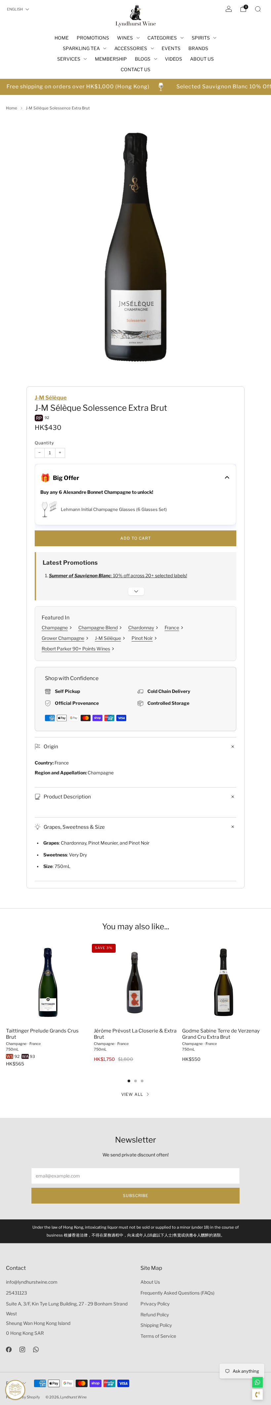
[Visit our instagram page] (22, 1349)
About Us (150, 1282)
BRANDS (198, 48)
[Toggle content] (136, 591)
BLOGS (142, 59)
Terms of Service (158, 1336)
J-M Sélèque (51, 397)
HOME (62, 38)
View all (132, 1094)
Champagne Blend (98, 627)
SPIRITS (201, 38)
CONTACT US (135, 69)
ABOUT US (202, 59)
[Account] (228, 9)
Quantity (44, 442)
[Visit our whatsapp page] (36, 1349)
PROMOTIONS (93, 38)
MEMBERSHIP (111, 59)
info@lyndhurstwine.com (32, 1282)
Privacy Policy (155, 1303)
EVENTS (171, 48)
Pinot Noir (142, 638)
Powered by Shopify (23, 1397)
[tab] (129, 1081)
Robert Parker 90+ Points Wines (76, 648)
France (172, 627)
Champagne (55, 627)
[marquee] (135, 87)
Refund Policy (154, 1314)
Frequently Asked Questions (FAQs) (177, 1293)
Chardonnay (141, 627)
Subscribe (135, 1195)
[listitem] (135, 1231)
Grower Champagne (63, 638)
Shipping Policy (156, 1325)
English (15, 9)
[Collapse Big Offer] (227, 478)
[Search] (257, 9)
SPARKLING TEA (81, 48)
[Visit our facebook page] (9, 1349)
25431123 (16, 1293)
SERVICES (68, 59)
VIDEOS (173, 59)
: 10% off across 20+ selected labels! (118, 575)
